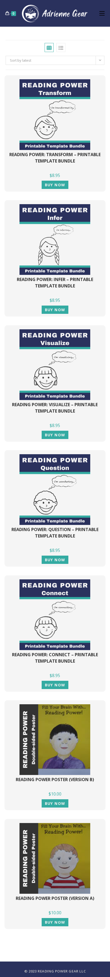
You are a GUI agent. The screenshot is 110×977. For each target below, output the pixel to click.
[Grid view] (49, 47)
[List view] (60, 47)
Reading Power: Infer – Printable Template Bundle (55, 282)
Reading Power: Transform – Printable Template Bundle (55, 158)
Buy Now (55, 184)
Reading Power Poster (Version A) (55, 898)
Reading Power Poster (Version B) (55, 779)
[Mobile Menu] (102, 13)
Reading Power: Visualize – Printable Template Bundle (55, 408)
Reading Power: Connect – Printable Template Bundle (55, 658)
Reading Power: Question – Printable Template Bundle (55, 533)
